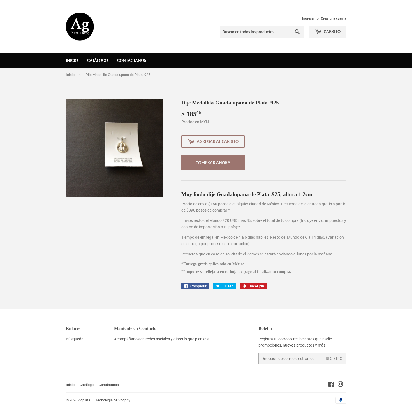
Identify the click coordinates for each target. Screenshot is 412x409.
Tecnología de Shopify (112, 400)
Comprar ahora (213, 162)
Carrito (332, 31)
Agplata (84, 400)
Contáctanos (131, 60)
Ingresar (308, 18)
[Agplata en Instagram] (340, 385)
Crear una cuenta (333, 18)
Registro (334, 359)
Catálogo (97, 60)
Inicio (72, 60)
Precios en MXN (195, 122)
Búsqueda (75, 339)
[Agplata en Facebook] (331, 385)
